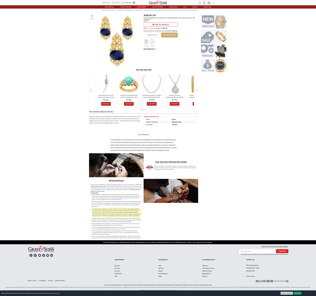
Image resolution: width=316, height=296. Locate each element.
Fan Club (117, 273)
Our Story (117, 271)
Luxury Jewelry (110, 10)
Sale (184, 7)
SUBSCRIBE (282, 254)
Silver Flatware (157, 7)
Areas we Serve (250, 279)
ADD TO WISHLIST (163, 24)
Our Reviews (118, 276)
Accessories (173, 7)
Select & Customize (287, 293)
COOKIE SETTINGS (59, 283)
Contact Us (250, 262)
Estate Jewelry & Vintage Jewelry (124, 10)
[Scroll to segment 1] (141, 109)
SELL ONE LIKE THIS (170, 35)
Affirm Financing (207, 273)
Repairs (194, 7)
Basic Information (152, 117)
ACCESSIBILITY (42, 283)
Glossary (204, 279)
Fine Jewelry (141, 7)
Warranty (205, 268)
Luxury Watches (125, 7)
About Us (117, 268)
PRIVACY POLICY (32, 283)
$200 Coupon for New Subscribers (274, 249)
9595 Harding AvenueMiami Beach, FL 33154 (253, 269)
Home (103, 10)
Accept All (297, 293)
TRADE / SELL (207, 7)
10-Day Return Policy (208, 271)
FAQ (116, 279)
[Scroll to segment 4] (145, 109)
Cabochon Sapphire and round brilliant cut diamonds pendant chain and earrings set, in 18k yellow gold (169, 10)
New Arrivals (109, 7)
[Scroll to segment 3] (144, 109)
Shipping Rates (206, 276)
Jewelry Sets (138, 10)
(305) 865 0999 (250, 273)
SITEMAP (50, 283)
